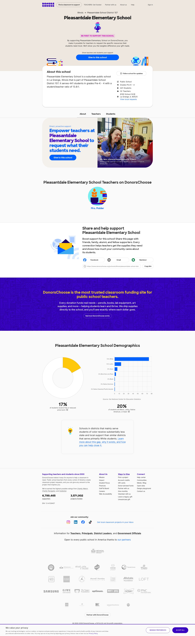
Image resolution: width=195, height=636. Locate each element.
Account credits (124, 480)
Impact (101, 480)
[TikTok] (90, 522)
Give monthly (123, 491)
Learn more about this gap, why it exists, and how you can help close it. (102, 442)
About (83, 114)
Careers (102, 491)
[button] (117, 266)
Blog (144, 483)
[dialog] (97, 630)
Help (132, 5)
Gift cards (121, 483)
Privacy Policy (93, 633)
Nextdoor (143, 260)
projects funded (77, 497)
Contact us (141, 491)
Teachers (96, 114)
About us (123, 5)
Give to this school (97, 57)
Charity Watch (82, 489)
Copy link (147, 266)
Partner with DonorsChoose (97, 615)
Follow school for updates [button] (133, 73)
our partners (124, 539)
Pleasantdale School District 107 (102, 12)
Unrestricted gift (124, 499)
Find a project (123, 477)
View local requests (128, 99)
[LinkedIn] (75, 522)
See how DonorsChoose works (97, 316)
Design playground (144, 488)
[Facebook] (83, 522)
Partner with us (110, 5)
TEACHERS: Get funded (92, 5)
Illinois (80, 12)
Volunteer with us (124, 494)
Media (139, 483)
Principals (87, 533)
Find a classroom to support (69, 5)
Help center (141, 477)
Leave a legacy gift (125, 497)
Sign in (150, 5)
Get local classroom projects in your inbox (115, 522)
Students (110, 114)
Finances (102, 486)
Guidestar (62, 491)
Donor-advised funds (125, 486)
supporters (49, 497)
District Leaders (103, 533)
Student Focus (104, 483)
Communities (141, 480)
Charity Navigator (48, 491)
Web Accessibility (105, 494)
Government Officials (129, 533)
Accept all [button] (180, 630)
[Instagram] (68, 522)
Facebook (94, 260)
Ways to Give (124, 474)
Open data (141, 486)
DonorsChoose (48, 5)
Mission (101, 477)
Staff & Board (104, 488)
